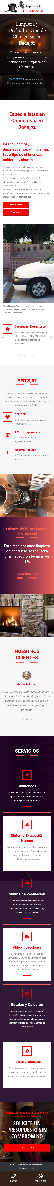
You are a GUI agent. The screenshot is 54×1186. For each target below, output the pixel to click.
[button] (18, 355)
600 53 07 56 (15, 79)
